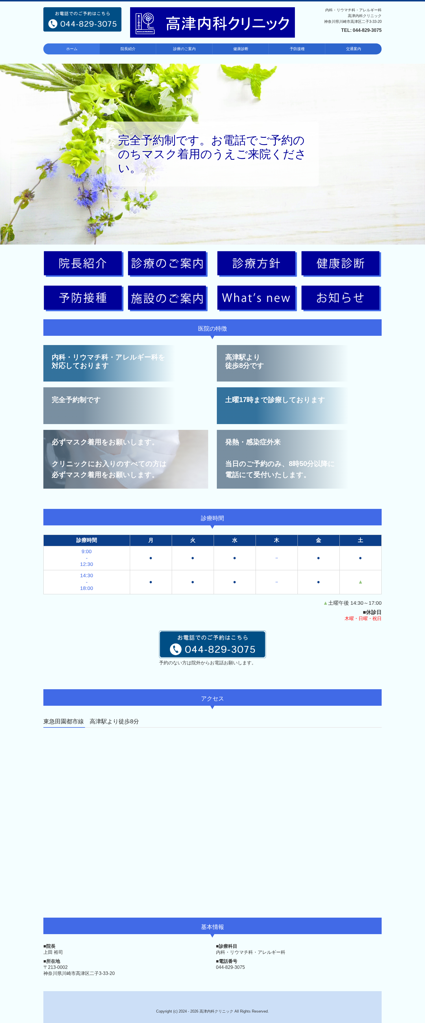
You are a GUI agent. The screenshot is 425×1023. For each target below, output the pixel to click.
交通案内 (353, 49)
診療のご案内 (184, 49)
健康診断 (240, 49)
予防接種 (297, 49)
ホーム (71, 49)
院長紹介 (128, 49)
